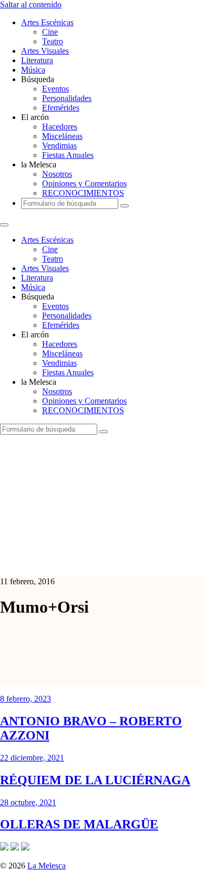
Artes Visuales (45, 50)
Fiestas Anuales (68, 155)
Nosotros (57, 173)
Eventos (55, 88)
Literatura (37, 60)
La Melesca (46, 865)
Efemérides (60, 107)
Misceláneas (62, 136)
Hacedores (59, 126)
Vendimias (59, 145)
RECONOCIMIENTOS (83, 192)
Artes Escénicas (47, 22)
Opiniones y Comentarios (84, 183)
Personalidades (66, 98)
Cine (50, 31)
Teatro (52, 41)
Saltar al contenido (31, 4)
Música (33, 69)
